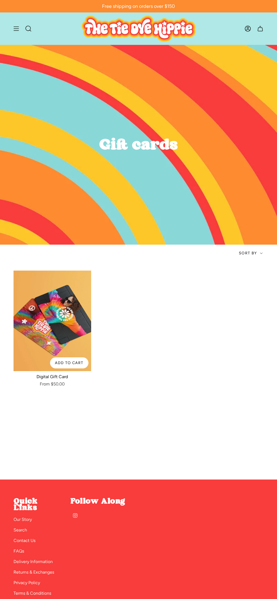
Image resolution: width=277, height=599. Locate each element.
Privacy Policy (27, 582)
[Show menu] (16, 29)
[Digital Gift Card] (52, 321)
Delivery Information (33, 561)
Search (20, 530)
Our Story (23, 519)
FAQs (19, 551)
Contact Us (24, 540)
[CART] (260, 29)
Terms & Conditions (32, 593)
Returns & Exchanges (34, 572)
